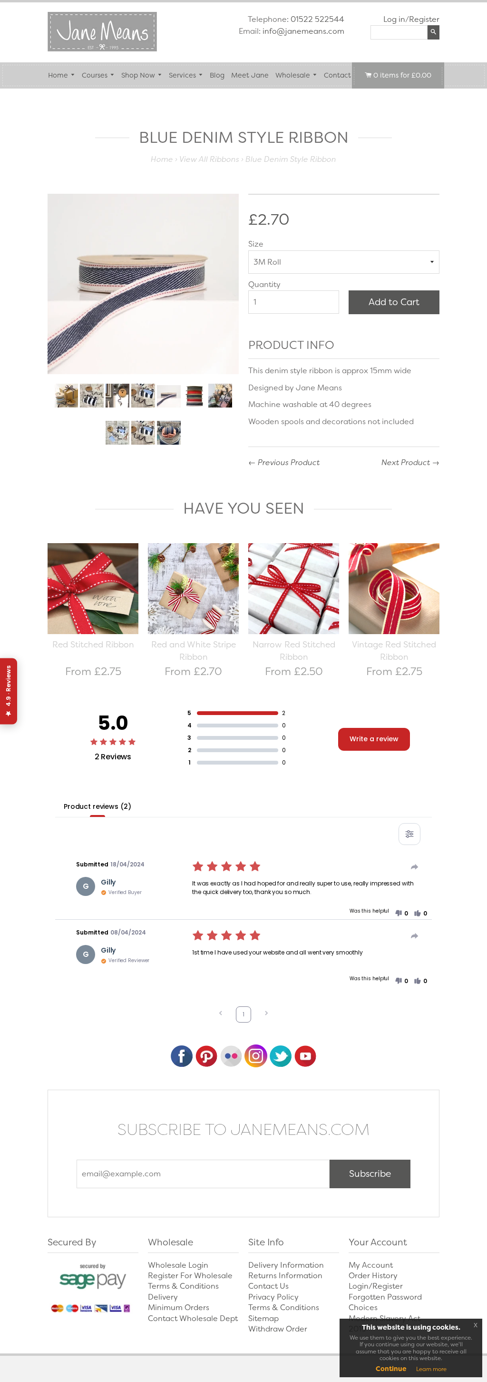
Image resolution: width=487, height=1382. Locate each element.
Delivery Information (286, 1265)
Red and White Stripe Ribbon (193, 651)
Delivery (163, 1297)
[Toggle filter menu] (409, 834)
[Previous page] (220, 1014)
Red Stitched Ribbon (93, 644)
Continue (391, 1368)
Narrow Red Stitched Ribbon (294, 651)
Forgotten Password (385, 1297)
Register (424, 19)
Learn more (431, 1369)
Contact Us (342, 75)
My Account (371, 1265)
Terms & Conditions (183, 1286)
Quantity (264, 284)
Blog (217, 75)
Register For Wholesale (190, 1276)
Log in (394, 19)
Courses (94, 75)
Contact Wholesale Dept (193, 1318)
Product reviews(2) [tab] (97, 806)
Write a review (374, 739)
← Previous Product (284, 462)
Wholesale (292, 75)
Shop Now (138, 75)
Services (182, 75)
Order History (373, 1276)
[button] (401, 913)
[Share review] (414, 867)
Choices (363, 1307)
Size (255, 244)
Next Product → (410, 462)
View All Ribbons (209, 159)
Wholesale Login (178, 1265)
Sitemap (263, 1318)
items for (402, 75)
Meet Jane (250, 75)
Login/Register (376, 1286)
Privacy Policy (273, 1297)
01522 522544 (317, 19)
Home (58, 75)
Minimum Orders (178, 1307)
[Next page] (266, 1014)
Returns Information (285, 1276)
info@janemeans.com (303, 31)
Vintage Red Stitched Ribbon (394, 651)
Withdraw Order (277, 1329)
